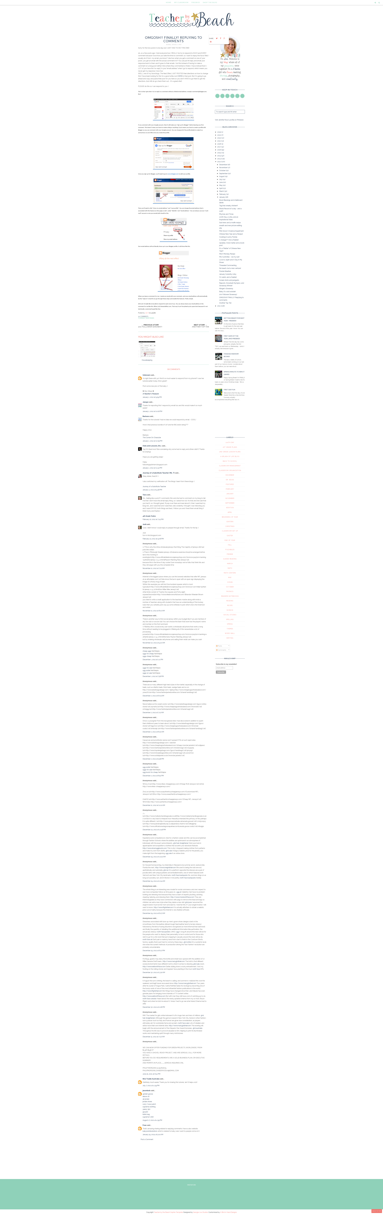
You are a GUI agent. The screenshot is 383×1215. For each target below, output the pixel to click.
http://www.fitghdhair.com (163, 907)
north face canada (149, 999)
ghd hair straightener (180, 843)
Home (168, 2)
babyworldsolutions (150, 1131)
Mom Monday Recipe (227, 254)
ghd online (187, 942)
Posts (219, 646)
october (230, 587)
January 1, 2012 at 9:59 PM (152, 397)
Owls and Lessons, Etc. (152, 446)
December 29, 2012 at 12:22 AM (154, 857)
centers (229, 521)
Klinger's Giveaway (226, 288)
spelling (230, 619)
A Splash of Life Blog (229, 456)
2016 (219, 150)
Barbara (146, 416)
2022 (219, 138)
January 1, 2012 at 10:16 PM (152, 411)
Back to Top (376, 1211)
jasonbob (146, 1090)
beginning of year (230, 517)
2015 (219, 153)
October (222, 170)
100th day (230, 442)
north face (196, 969)
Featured (230, 484)
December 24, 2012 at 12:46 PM (154, 830)
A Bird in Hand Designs (228, 1212)
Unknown (146, 375)
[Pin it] (210, 41)
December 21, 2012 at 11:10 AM (154, 805)
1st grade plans (230, 447)
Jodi (144, 524)
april (230, 512)
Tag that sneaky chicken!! (228, 206)
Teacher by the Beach (162, 1212)
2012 (219, 162)
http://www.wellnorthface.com (154, 966)
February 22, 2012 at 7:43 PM (153, 519)
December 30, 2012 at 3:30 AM (154, 972)
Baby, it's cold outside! (227, 291)
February (222, 194)
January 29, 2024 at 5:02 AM (153, 1134)
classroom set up (230, 531)
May (221, 185)
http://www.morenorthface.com (182, 897)
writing (229, 638)
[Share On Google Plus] (224, 38)
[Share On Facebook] (220, 38)
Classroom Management (230, 466)
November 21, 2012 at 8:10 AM (154, 611)
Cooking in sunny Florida (228, 237)
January (222, 197)
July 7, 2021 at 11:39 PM (151, 1085)
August (222, 176)
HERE (180, 76)
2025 (219, 132)
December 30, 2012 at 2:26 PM (154, 1007)
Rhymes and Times (226, 214)
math (230, 568)
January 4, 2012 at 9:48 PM (152, 490)
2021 (219, 141)
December (223, 165)
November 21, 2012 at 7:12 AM (153, 568)
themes (230, 629)
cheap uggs (147, 651)
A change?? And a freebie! (229, 240)
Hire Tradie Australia (151, 1079)
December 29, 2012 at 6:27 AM (154, 913)
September (223, 173)
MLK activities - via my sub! (229, 257)
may (229, 577)
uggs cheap (147, 656)
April (221, 188)
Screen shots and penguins (229, 280)
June (221, 182)
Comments (221, 650)
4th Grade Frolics (149, 516)
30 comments (143, 316)
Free (144, 1125)
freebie (230, 554)
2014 (219, 156)
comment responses (146, 318)
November (223, 167)
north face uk (147, 939)
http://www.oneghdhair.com (165, 867)
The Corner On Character (152, 437)
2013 (219, 159)
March (221, 191)
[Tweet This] (216, 38)
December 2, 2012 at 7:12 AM (153, 712)
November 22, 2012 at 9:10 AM (154, 643)
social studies (230, 615)
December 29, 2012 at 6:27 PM (154, 950)
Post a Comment (147, 1139)
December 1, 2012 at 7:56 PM (153, 676)
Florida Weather (225, 271)
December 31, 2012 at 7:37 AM (154, 1037)
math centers (230, 573)
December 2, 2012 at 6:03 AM (153, 696)
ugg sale (168, 853)
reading (229, 601)
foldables (229, 549)
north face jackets (163, 932)
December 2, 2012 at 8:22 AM (153, 732)
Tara (144, 495)
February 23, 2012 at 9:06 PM (153, 539)
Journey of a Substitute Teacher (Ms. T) (159, 473)
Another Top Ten (225, 303)
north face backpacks (180, 875)
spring (230, 624)
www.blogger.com (173, 174)
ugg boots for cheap (150, 772)
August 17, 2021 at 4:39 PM (152, 1120)
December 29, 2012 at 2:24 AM (154, 881)
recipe (230, 605)
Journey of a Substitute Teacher (154, 486)
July (221, 179)
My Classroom (181, 2)
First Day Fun (229, 390)
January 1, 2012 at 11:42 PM (152, 468)
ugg (177, 932)
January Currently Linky (227, 274)
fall (230, 545)
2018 (219, 144)
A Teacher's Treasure (151, 394)
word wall (230, 633)
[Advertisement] (174, 1159)
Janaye (145, 402)
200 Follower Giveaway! (228, 294)
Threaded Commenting (227, 265)
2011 (219, 306)
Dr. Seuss (230, 480)
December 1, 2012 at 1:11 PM (153, 660)
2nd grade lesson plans (230, 452)
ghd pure (188, 902)
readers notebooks (230, 596)
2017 (219, 147)
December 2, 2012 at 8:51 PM (153, 776)
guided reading (230, 559)
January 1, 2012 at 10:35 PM (152, 441)
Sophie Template (176, 1212)
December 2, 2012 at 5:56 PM (153, 759)
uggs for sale (147, 668)
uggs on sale (147, 673)
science (230, 610)
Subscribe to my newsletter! (226, 664)
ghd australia (197, 1028)
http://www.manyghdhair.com (174, 961)
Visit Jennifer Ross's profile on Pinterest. (229, 120)
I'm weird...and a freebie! (228, 277)
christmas (229, 526)
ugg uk (178, 892)
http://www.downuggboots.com (155, 848)
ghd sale (169, 851)
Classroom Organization (230, 470)
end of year (230, 540)
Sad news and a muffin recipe (230, 223)
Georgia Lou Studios (200, 1212)
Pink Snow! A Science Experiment (231, 231)
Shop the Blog (210, 2)
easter (230, 535)
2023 (219, 135)
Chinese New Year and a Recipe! (231, 234)
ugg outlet (146, 670)
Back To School (230, 461)
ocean (230, 582)
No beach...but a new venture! (230, 268)
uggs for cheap (148, 654)
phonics (229, 591)
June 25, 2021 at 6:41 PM (151, 1074)
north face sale (183, 1023)
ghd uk (165, 870)
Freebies (195, 2)
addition (230, 507)
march (230, 563)
